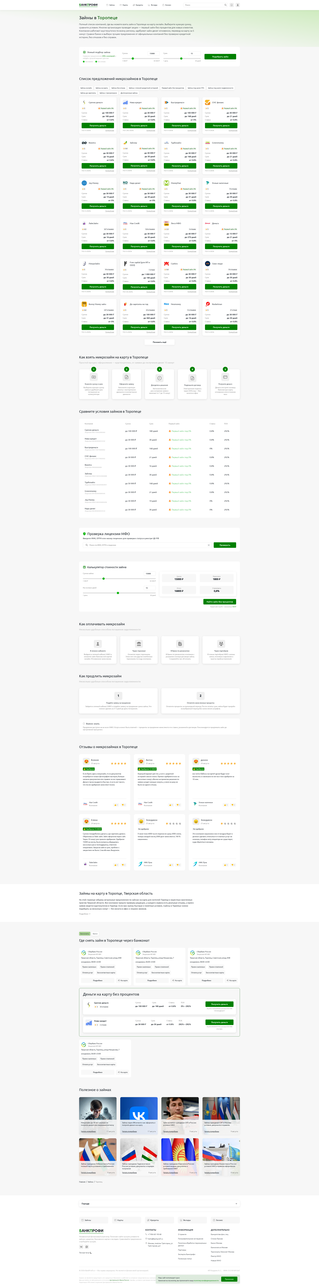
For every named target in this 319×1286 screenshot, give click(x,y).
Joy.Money (93, 183)
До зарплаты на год (139, 304)
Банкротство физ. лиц (219, 1234)
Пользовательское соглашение (190, 1239)
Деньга (215, 223)
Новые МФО (216, 1261)
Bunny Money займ (97, 304)
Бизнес (168, 5)
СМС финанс (218, 102)
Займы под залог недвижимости (220, 88)
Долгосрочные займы (129, 93)
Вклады (154, 5)
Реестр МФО (216, 1256)
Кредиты (139, 5)
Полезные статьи (185, 1259)
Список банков (217, 1239)
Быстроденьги (177, 102)
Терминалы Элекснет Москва (222, 1252)
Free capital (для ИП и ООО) (140, 263)
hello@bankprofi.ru (155, 1239)
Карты (125, 5)
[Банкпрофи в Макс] (87, 1247)
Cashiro (174, 263)
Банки (95, 934)
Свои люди (217, 263)
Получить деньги (98, 125)
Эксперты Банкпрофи (186, 1254)
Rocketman (217, 304)
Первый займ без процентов (173, 88)
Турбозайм (176, 143)
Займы (112, 5)
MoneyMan (176, 183)
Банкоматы (84, 934)
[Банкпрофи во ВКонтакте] (81, 1247)
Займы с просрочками (108, 93)
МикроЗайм (94, 263)
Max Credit (135, 223)
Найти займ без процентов (220, 602)
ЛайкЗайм (93, 223)
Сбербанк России (95, 952)
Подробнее (97, 980)
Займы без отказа (118, 88)
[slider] (133, 58)
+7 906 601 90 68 (154, 1234)
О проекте (182, 1234)
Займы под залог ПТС (196, 88)
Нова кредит (136, 102)
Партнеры (182, 1250)
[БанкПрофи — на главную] (88, 5)
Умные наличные (220, 183)
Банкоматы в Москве (219, 1247)
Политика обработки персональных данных (192, 1244)
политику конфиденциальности (206, 1280)
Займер (133, 143)
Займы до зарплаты (88, 93)
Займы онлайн (86, 88)
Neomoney (176, 304)
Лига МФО (176, 223)
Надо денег (135, 183)
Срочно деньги (96, 102)
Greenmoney (218, 143)
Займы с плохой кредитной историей (143, 88)
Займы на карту (102, 88)
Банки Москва (216, 1243)
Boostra (92, 143)
